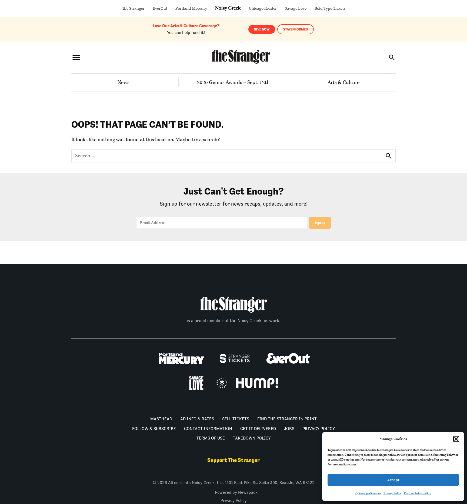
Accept (393, 480)
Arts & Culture (343, 82)
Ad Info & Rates (197, 419)
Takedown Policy (252, 438)
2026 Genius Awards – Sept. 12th (233, 82)
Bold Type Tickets (330, 8)
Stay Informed (295, 29)
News (123, 82)
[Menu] (76, 57)
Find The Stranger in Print (287, 419)
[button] (456, 439)
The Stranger (133, 8)
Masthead (161, 419)
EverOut (160, 8)
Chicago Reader (263, 8)
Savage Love (295, 8)
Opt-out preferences (368, 493)
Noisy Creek (228, 8)
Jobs (289, 428)
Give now (262, 29)
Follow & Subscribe (154, 428)
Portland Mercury (191, 8)
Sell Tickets (235, 419)
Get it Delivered (258, 428)
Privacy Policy (392, 493)
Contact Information (417, 493)
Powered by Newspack (236, 492)
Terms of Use (210, 438)
